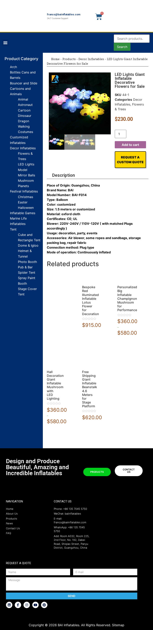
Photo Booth (27, 262)
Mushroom (26, 181)
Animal (23, 99)
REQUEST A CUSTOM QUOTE (130, 159)
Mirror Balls (26, 175)
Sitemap (118, 625)
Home (55, 59)
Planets (23, 186)
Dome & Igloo (28, 245)
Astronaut (25, 105)
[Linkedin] (9, 605)
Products (69, 59)
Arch (13, 67)
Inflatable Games (22, 213)
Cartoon (24, 110)
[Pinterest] (44, 605)
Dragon (23, 121)
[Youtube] (35, 605)
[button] (5, 42)
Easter (22, 202)
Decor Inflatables (23, 148)
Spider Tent (26, 272)
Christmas (25, 197)
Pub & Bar (25, 267)
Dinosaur (24, 116)
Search (122, 47)
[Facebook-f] (18, 605)
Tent (13, 229)
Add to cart (130, 145)
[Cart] (98, 17)
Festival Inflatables (24, 191)
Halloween (26, 208)
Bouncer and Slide (23, 83)
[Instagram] (27, 605)
